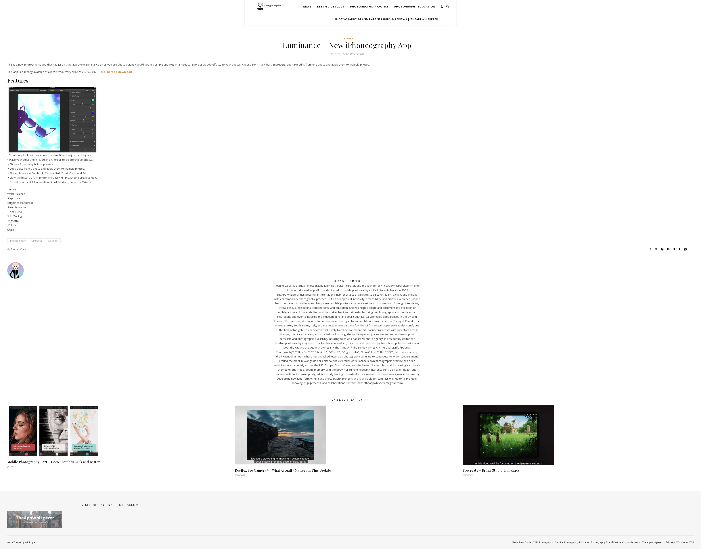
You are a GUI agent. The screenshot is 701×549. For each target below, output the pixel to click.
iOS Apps (347, 38)
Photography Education (414, 6)
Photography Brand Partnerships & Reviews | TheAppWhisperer (386, 19)
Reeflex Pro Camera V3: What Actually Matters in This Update (283, 470)
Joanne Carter (19, 249)
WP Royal (30, 542)
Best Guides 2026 (330, 6)
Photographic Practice (369, 6)
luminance (36, 240)
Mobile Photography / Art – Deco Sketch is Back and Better (53, 462)
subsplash (53, 240)
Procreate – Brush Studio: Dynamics (491, 470)
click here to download (116, 72)
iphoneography (18, 240)
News (307, 6)
